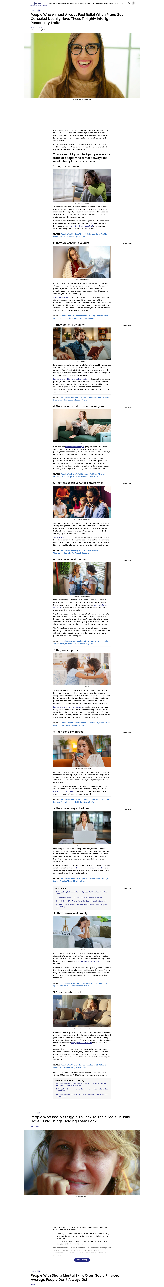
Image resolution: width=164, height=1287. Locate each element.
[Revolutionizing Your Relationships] (38, 3)
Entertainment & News (82, 3)
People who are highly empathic (67, 707)
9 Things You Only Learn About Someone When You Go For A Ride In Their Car (82, 1090)
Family (72, 3)
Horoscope (62, 3)
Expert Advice (119, 3)
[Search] (128, 3)
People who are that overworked (90, 868)
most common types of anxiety (89, 961)
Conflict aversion (60, 297)
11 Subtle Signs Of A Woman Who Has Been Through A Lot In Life (81, 901)
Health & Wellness (97, 3)
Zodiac (55, 3)
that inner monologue (74, 447)
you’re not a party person (64, 791)
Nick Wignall (35, 1126)
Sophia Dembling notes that (81, 226)
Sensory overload (60, 537)
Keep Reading (82, 1260)
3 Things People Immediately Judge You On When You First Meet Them (81, 893)
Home (32, 10)
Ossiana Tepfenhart (37, 28)
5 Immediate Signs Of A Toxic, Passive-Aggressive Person (79, 897)
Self (68, 3)
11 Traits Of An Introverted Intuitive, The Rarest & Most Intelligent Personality (81, 905)
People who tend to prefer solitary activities (72, 379)
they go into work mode (81, 1043)
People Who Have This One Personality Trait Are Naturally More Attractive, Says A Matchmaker (81, 1084)
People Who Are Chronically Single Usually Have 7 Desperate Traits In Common (83, 1095)
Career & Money (109, 3)
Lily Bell (33, 1284)
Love (50, 3)
